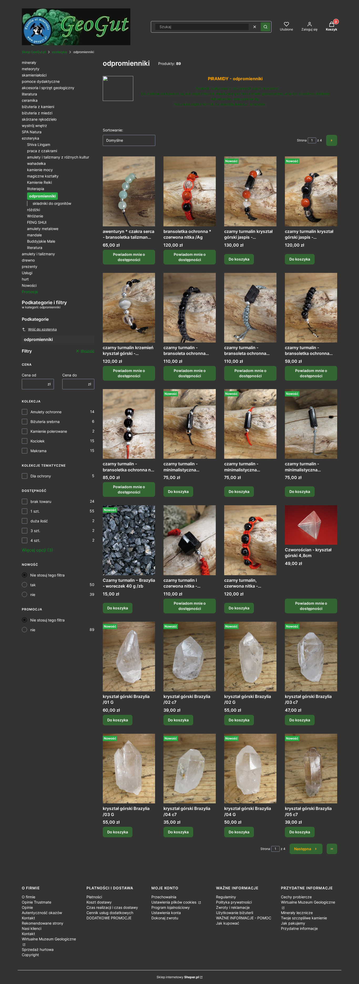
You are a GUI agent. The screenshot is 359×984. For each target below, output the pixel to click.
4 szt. (35, 540)
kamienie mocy (40, 169)
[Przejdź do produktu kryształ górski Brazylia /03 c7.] (311, 656)
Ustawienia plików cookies (174, 902)
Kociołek (37, 441)
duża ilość (39, 521)
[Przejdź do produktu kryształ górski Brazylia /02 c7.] (189, 656)
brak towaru (40, 501)
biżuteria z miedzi (37, 113)
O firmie (28, 897)
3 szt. (35, 530)
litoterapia (35, 188)
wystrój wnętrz (34, 125)
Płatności (94, 897)
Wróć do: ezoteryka (42, 329)
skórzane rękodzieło (39, 119)
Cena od (29, 375)
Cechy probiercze (296, 897)
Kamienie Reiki (39, 182)
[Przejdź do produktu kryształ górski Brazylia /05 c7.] (311, 768)
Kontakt (28, 918)
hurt (25, 279)
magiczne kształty (43, 176)
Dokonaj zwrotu (164, 918)
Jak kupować (227, 923)
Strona (302, 140)
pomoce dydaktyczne (41, 81)
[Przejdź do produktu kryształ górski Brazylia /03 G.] (129, 768)
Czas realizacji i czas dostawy (112, 907)
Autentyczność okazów (42, 912)
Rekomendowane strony (42, 923)
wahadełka (36, 163)
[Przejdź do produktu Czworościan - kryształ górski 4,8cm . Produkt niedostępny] (311, 524)
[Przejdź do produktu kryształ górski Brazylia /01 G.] (129, 656)
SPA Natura (32, 132)
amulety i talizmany (38, 254)
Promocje (30, 291)
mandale (34, 235)
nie (32, 594)
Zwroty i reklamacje (233, 907)
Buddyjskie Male (41, 241)
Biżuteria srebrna (45, 421)
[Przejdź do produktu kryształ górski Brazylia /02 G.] (250, 656)
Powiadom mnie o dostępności (129, 257)
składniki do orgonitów (52, 203)
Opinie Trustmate (36, 902)
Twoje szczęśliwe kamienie (304, 918)
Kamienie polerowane (48, 431)
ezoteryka (59, 52)
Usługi (27, 273)
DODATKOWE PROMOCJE (108, 918)
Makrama (38, 450)
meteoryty (30, 69)
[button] (265, 26)
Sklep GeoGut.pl (34, 52)
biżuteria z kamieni (38, 106)
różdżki (33, 209)
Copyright (30, 954)
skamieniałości (34, 75)
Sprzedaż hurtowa (38, 949)
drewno (28, 260)
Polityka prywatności (234, 902)
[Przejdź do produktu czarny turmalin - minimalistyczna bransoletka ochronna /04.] (311, 424)
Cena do (69, 375)
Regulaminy (226, 897)
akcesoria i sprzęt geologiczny (48, 87)
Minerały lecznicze (297, 912)
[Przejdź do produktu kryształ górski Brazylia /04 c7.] (189, 768)
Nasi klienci (31, 928)
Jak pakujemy (293, 923)
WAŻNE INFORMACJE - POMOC (243, 918)
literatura (29, 94)
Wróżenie (35, 216)
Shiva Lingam (38, 144)
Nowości (29, 285)
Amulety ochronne (45, 412)
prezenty (29, 266)
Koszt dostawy (99, 902)
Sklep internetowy (178, 977)
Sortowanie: (113, 130)
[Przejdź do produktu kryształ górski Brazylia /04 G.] (250, 768)
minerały (29, 62)
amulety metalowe (42, 228)
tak (33, 585)
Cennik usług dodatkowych (109, 912)
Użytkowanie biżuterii (234, 912)
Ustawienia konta (166, 912)
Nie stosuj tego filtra (47, 575)
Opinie (27, 907)
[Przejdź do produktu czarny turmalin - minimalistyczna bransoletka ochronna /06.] (189, 424)
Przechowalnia (163, 897)
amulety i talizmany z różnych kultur (58, 157)
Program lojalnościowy (170, 907)
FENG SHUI (37, 222)
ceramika (30, 100)
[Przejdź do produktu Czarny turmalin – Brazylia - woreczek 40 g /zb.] (129, 540)
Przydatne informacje (299, 928)
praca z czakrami (42, 151)
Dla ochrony (40, 476)
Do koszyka (239, 259)
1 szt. (35, 511)
